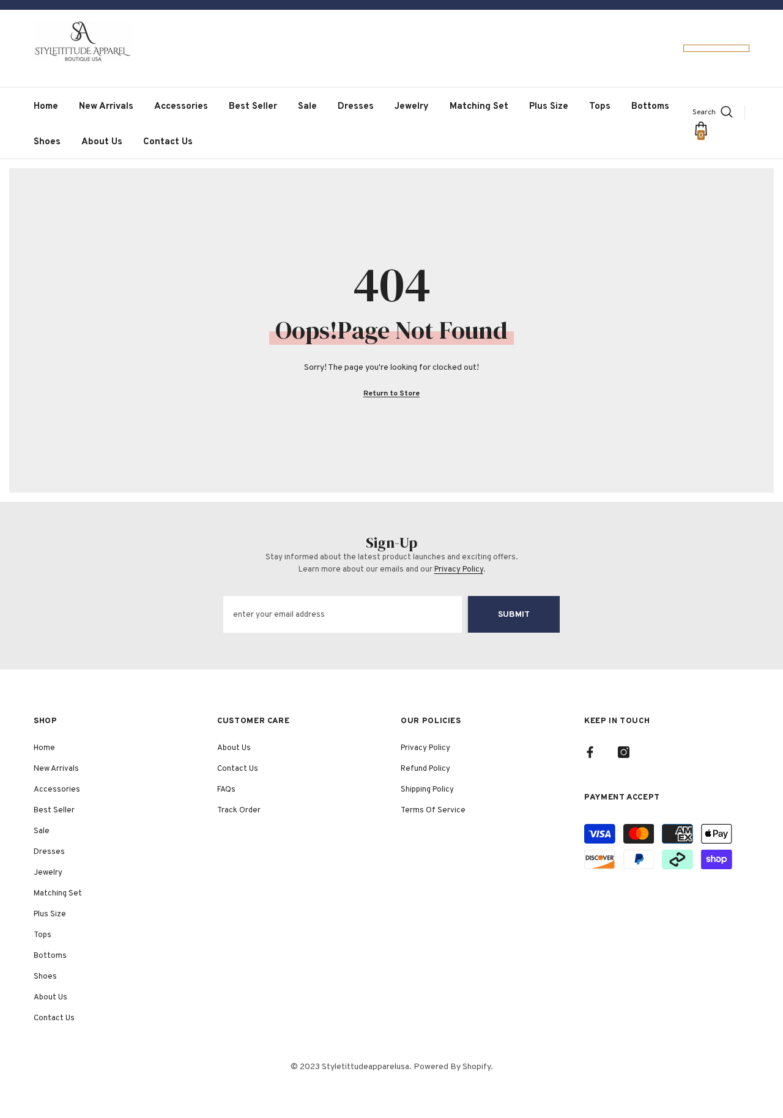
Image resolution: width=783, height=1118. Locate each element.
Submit (514, 614)
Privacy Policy (458, 570)
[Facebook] (590, 752)
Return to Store (391, 394)
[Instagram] (623, 752)
